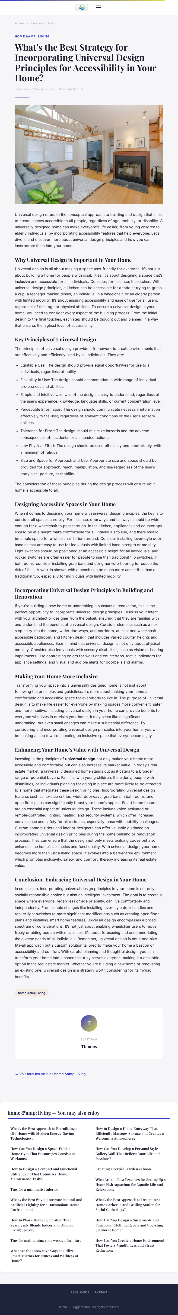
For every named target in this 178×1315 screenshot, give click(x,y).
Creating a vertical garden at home (123, 1169)
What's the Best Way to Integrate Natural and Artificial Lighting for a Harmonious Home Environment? (46, 1204)
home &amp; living (42, 23)
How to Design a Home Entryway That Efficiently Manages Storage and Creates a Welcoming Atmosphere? (129, 1133)
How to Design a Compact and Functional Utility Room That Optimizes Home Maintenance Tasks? (43, 1174)
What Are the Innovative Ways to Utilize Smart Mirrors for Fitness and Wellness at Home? (44, 1255)
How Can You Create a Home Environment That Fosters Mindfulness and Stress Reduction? (129, 1245)
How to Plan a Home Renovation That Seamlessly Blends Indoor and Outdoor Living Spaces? (42, 1225)
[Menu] (98, 7)
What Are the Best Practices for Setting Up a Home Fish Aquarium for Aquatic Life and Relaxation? (130, 1184)
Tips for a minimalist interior (34, 1189)
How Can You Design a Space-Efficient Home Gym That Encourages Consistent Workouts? (42, 1153)
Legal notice (80, 1292)
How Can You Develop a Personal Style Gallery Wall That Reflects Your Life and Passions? (127, 1153)
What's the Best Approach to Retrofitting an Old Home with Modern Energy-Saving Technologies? (44, 1133)
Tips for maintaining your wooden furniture (45, 1240)
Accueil (20, 23)
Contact (101, 1292)
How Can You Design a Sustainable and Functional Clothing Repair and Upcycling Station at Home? (129, 1225)
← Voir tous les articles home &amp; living (50, 1074)
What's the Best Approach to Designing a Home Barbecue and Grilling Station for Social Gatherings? (127, 1204)
